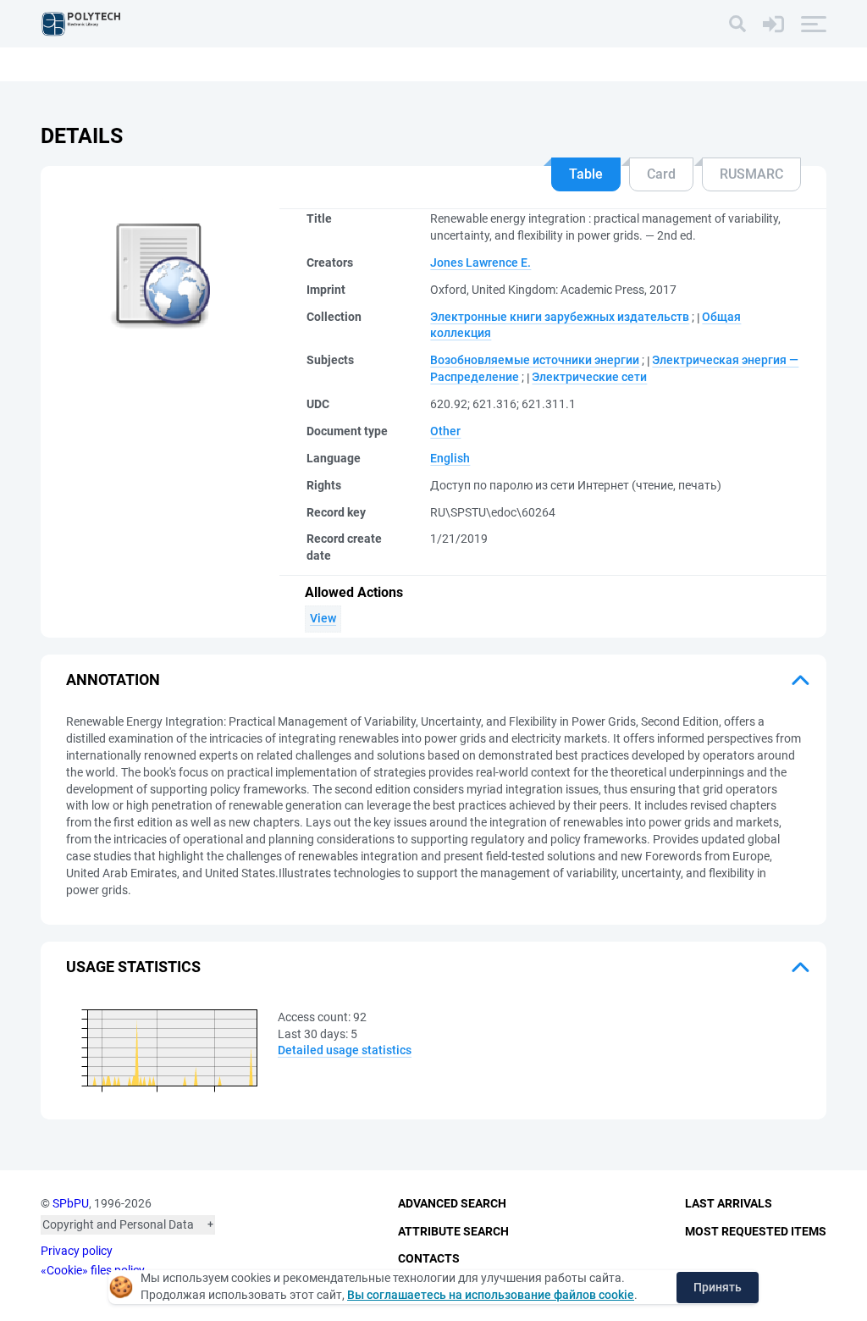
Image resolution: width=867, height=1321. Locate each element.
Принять (717, 1287)
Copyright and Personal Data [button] (118, 1224)
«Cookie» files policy (93, 1270)
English (450, 458)
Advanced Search (452, 1203)
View (323, 618)
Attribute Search (453, 1231)
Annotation (113, 679)
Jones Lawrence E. (480, 262)
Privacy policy (77, 1250)
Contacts (429, 1258)
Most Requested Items (755, 1231)
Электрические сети (589, 377)
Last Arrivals (728, 1203)
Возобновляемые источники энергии (534, 360)
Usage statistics (133, 967)
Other (445, 431)
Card (661, 174)
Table (586, 174)
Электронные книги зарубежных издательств (559, 316)
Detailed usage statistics (344, 1050)
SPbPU (70, 1203)
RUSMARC (751, 174)
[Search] (737, 23)
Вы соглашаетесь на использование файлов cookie (490, 1295)
